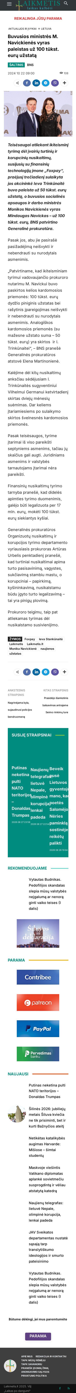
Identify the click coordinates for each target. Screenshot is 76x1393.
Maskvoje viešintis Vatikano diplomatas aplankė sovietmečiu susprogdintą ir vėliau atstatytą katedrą (47, 1179)
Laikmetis (16, 644)
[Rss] (68, 1388)
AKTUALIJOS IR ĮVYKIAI (22, 28)
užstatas (15, 653)
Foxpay (30, 639)
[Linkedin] (36, 82)
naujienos (47, 649)
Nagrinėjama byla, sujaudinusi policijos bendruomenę (20, 709)
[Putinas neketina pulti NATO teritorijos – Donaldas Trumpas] (22, 752)
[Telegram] (45, 82)
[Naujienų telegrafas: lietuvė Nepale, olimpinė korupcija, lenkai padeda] (42, 753)
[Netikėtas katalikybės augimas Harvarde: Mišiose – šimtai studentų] (17, 1143)
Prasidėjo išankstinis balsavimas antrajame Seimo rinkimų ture (55, 705)
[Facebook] (27, 82)
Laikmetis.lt (35, 644)
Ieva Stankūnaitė (51, 639)
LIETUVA (46, 28)
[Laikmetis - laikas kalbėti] (38, 5)
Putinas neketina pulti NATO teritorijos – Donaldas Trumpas (47, 1091)
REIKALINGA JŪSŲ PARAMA (38, 18)
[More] (64, 82)
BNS (30, 65)
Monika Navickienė (23, 649)
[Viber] (55, 82)
